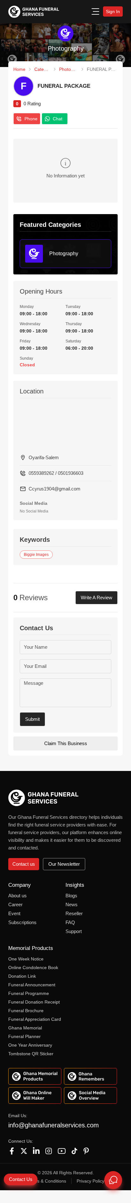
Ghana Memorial (25, 1027)
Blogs (71, 895)
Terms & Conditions (46, 1181)
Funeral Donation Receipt (34, 1002)
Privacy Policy (90, 1181)
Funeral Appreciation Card (34, 1019)
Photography (68, 69)
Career (15, 904)
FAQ (70, 922)
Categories (42, 69)
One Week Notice (26, 958)
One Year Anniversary (30, 1045)
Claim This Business (65, 743)
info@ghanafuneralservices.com (53, 1125)
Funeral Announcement (31, 984)
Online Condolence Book (33, 967)
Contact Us (20, 1179)
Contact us (23, 864)
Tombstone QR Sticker (30, 1053)
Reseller (74, 913)
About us (17, 895)
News (72, 904)
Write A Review (96, 597)
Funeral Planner (24, 1036)
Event (14, 913)
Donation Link (22, 976)
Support (74, 931)
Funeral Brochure (26, 1010)
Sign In (113, 11)
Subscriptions (22, 922)
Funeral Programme (28, 993)
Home (19, 69)
